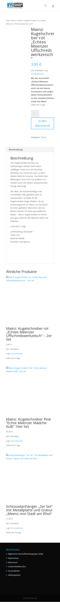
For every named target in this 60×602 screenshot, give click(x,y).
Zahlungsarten (14, 575)
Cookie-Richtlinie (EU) (17, 566)
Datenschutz (13, 558)
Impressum (12, 562)
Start (8, 20)
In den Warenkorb (42, 123)
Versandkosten (37, 74)
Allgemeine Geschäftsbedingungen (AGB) (25, 554)
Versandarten (14, 571)
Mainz (13, 20)
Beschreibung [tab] (16, 149)
